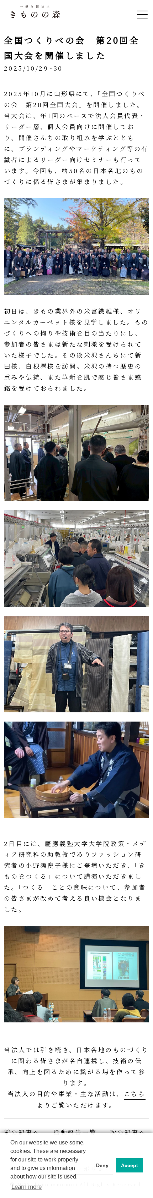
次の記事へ (128, 1132)
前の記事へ (22, 1132)
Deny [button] (102, 1165)
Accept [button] (129, 1165)
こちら (135, 1093)
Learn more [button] (26, 1186)
